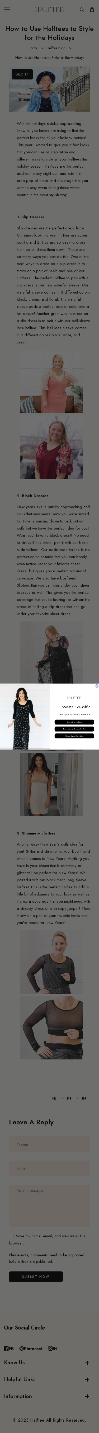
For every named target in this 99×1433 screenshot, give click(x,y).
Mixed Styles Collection (74, 736)
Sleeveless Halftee (74, 722)
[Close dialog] (96, 685)
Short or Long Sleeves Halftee (74, 729)
